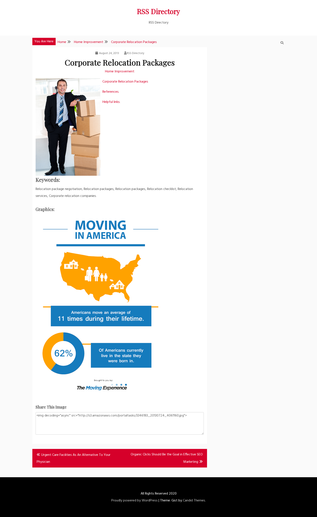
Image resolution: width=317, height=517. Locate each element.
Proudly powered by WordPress (134, 500)
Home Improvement (119, 71)
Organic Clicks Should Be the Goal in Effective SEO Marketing (167, 458)
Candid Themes (194, 500)
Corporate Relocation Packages (125, 82)
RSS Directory (158, 11)
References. (110, 92)
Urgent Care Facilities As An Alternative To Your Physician (73, 458)
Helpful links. (111, 102)
